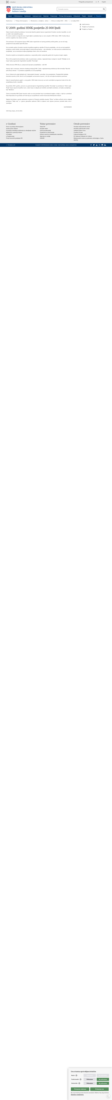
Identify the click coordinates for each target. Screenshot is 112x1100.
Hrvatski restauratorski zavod (82, 126)
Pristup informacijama (65, 16)
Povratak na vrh (11, 145)
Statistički (74, 1083)
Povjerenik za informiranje (47, 132)
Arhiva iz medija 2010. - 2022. (59, 21)
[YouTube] (96, 145)
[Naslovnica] (31, 9)
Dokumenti (77, 16)
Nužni (73, 1075)
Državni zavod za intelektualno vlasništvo (51, 134)
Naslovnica (9, 21)
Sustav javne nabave (12, 128)
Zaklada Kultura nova (79, 130)
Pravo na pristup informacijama (14, 126)
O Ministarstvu (18, 16)
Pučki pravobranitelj (45, 130)
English (104, 2)
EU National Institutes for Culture (83, 136)
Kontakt (90, 16)
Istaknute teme (37, 16)
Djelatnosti (27, 16)
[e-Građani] (13, 2)
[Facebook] (91, 145)
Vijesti (10, 16)
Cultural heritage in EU (80, 134)
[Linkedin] (105, 145)
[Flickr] (99, 145)
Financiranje (53, 16)
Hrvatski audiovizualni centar (82, 128)
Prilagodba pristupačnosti (86, 2)
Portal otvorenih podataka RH (14, 138)
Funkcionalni (75, 1079)
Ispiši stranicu (86, 24)
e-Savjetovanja (10, 136)
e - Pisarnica (97, 16)
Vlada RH (42, 126)
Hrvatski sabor (44, 128)
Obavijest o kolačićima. (77, 1094)
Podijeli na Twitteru (87, 29)
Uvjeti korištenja (61, 145)
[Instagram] (102, 145)
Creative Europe (78, 132)
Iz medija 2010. (75, 21)
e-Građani (9, 134)
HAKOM (42, 138)
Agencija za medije (45, 136)
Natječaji (45, 16)
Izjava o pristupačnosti (71, 145)
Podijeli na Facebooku (88, 26)
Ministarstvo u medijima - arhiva (39, 21)
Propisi (84, 16)
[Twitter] (94, 145)
